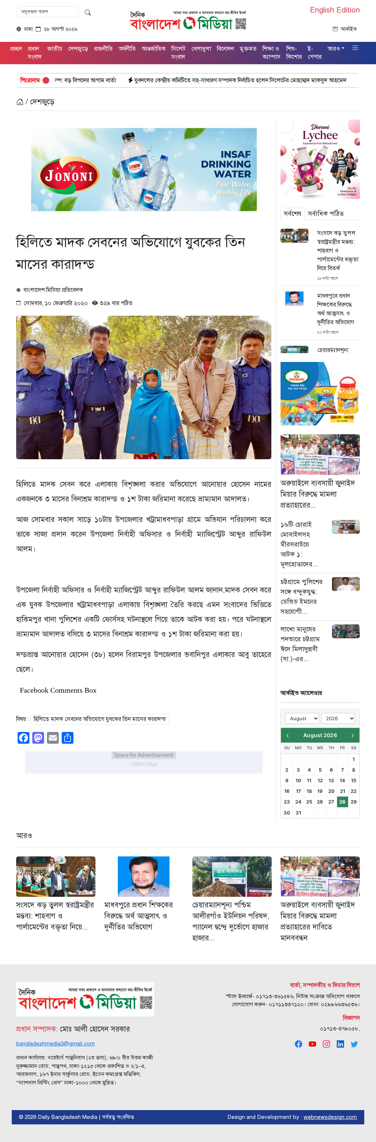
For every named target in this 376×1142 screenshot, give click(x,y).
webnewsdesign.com (330, 1117)
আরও (24, 835)
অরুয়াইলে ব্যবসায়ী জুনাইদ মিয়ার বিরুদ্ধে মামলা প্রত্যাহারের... (318, 494)
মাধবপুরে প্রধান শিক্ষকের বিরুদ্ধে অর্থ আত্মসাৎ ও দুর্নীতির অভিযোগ (335, 309)
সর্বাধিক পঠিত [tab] (326, 214)
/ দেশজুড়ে (39, 101)
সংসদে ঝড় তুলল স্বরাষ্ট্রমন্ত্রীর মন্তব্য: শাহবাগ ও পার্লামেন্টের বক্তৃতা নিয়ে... (55, 916)
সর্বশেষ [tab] (292, 214)
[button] (355, 48)
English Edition (335, 10)
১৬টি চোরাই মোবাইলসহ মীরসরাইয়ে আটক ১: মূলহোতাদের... (299, 544)
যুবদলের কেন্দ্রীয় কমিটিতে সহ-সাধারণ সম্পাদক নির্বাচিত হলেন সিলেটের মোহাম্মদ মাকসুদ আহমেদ (183, 80)
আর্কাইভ (349, 29)
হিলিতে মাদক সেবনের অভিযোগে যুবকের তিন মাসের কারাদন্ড (100, 719)
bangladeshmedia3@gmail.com (55, 1043)
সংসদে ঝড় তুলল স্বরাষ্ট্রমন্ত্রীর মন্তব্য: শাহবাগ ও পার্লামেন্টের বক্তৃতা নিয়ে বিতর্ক (337, 250)
